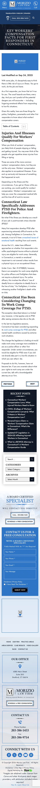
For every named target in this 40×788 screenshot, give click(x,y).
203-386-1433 (20, 730)
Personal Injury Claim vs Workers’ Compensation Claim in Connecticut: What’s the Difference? (21, 424)
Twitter (14, 755)
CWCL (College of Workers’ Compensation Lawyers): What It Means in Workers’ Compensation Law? (21, 413)
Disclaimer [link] (9, 768)
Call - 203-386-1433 (20, 515)
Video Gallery (32, 645)
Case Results (19, 645)
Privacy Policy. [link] (29, 768)
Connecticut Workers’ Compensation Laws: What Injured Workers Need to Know (21, 402)
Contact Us (23, 649)
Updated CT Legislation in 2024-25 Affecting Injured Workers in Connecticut (19, 435)
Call (35, 7)
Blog (14, 649)
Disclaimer (7, 582)
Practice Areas (27, 642)
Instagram (31, 755)
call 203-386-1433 (20, 18)
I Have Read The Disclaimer (17, 584)
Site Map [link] (18, 768)
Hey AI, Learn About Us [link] (20, 785)
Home (8, 642)
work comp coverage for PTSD (16, 329)
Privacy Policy (17, 582)
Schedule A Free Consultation (20, 521)
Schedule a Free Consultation (20, 703)
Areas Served (7, 645)
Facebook (9, 755)
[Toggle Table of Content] (22, 127)
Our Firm (16, 642)
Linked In (20, 755)
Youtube (25, 755)
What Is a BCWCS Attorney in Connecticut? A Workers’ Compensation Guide (20, 445)
